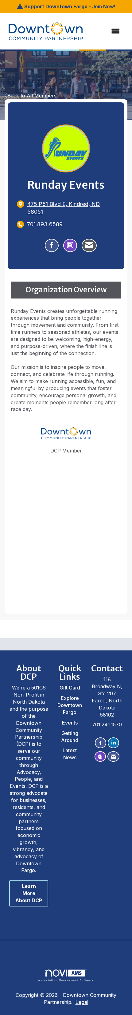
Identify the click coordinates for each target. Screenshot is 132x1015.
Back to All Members (31, 96)
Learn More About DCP (28, 893)
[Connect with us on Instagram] (100, 756)
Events (70, 723)
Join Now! (103, 6)
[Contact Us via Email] (113, 756)
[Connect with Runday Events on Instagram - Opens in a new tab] (70, 245)
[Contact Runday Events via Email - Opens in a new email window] (89, 245)
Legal (82, 1002)
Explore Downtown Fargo (69, 705)
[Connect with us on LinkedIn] (113, 742)
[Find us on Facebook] (100, 742)
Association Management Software (66, 980)
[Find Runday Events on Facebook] (52, 245)
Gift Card (70, 688)
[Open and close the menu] (99, 31)
